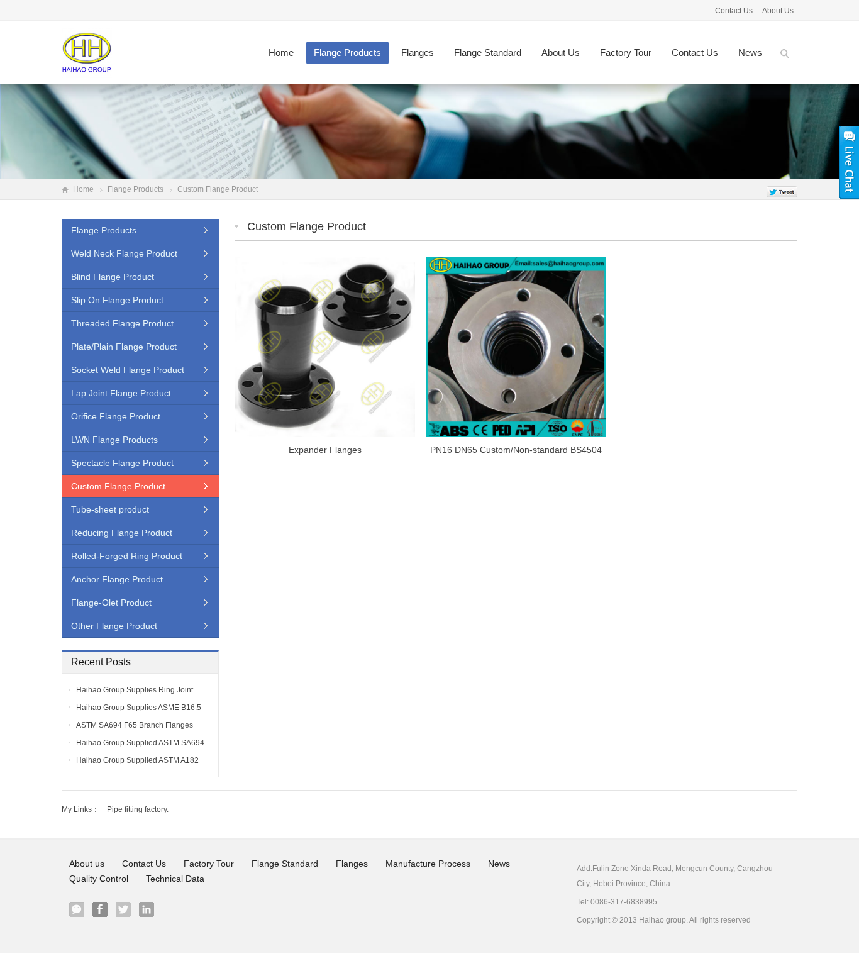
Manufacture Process (427, 863)
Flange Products (347, 52)
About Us (778, 10)
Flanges (417, 52)
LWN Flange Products (114, 440)
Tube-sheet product (110, 509)
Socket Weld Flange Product (127, 370)
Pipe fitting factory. (138, 809)
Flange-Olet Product (111, 602)
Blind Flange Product (112, 277)
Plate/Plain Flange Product (124, 347)
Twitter (123, 909)
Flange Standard (487, 52)
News (750, 52)
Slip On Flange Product (117, 300)
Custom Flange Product (306, 226)
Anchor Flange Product (117, 579)
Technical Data (175, 879)
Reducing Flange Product (121, 533)
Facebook (100, 909)
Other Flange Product (114, 626)
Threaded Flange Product (122, 323)
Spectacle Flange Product (122, 463)
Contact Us (735, 10)
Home (281, 52)
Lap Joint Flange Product (121, 393)
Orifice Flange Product (115, 416)
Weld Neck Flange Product (124, 253)
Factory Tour (625, 52)
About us (560, 52)
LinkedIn (146, 909)
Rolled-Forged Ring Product (126, 556)
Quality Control (98, 879)
